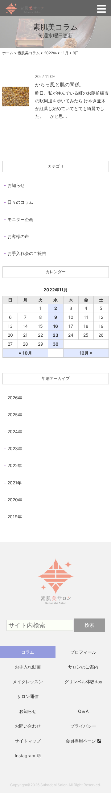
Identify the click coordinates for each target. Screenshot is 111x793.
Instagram (25, 755)
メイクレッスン (28, 681)
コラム (27, 652)
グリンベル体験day (83, 681)
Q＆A (83, 711)
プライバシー (83, 726)
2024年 (14, 431)
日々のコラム (20, 202)
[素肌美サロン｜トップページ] (55, 550)
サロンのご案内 (83, 666)
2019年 (14, 516)
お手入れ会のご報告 (26, 253)
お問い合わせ (28, 726)
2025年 (14, 414)
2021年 (14, 482)
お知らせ (16, 185)
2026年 (14, 397)
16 (55, 326)
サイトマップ (28, 740)
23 (55, 335)
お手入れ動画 (28, 666)
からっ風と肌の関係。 (59, 84)
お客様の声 (18, 236)
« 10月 (25, 352)
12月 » (86, 352)
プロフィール (83, 652)
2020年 (14, 499)
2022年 (14, 465)
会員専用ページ (81, 740)
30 (56, 344)
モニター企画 (20, 219)
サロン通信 (28, 696)
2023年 (14, 448)
